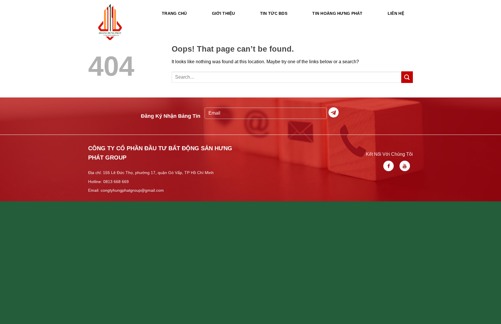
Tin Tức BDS (273, 13)
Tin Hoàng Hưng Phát (337, 13)
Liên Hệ (396, 13)
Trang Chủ (174, 13)
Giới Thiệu (223, 13)
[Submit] (407, 77)
